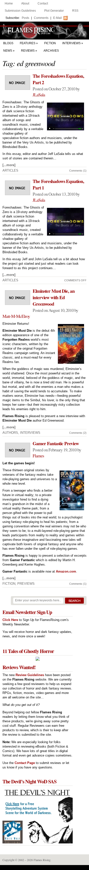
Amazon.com (66, 571)
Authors (10, 433)
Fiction (50, 43)
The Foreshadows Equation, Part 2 (58, 79)
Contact (43, 3)
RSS (75, 10)
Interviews (71, 43)
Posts (25, 18)
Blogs (8, 43)
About (25, 3)
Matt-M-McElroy (16, 316)
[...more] (8, 165)
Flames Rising (44, 30)
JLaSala (39, 95)
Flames (38, 456)
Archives (51, 50)
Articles (10, 170)
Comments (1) (78, 170)
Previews (26, 583)
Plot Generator (54, 10)
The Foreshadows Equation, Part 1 (58, 184)
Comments (41, 18)
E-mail (57, 18)
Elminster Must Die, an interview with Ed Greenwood (54, 297)
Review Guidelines (30, 675)
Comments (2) (78, 432)
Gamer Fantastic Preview (56, 443)
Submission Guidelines (20, 10)
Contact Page (25, 763)
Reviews (28, 50)
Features (27, 43)
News (7, 50)
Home (9, 3)
